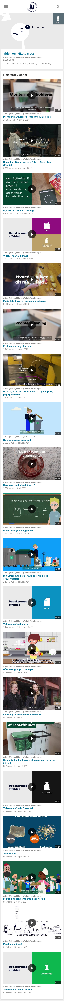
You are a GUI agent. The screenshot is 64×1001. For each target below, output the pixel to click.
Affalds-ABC (10, 853)
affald (24, 63)
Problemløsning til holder (17, 346)
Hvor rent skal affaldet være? (19, 485)
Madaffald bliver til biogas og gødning (24, 301)
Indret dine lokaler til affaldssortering (24, 898)
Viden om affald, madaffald (18, 989)
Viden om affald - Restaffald (18, 808)
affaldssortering (44, 63)
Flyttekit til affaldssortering (18, 210)
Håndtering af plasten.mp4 (18, 669)
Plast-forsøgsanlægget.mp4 (18, 530)
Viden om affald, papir (15, 624)
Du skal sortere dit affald (17, 440)
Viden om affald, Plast (15, 255)
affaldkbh (32, 63)
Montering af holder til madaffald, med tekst (27, 116)
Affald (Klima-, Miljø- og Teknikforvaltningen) (22, 57)
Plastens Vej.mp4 (12, 944)
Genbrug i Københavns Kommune (22, 714)
